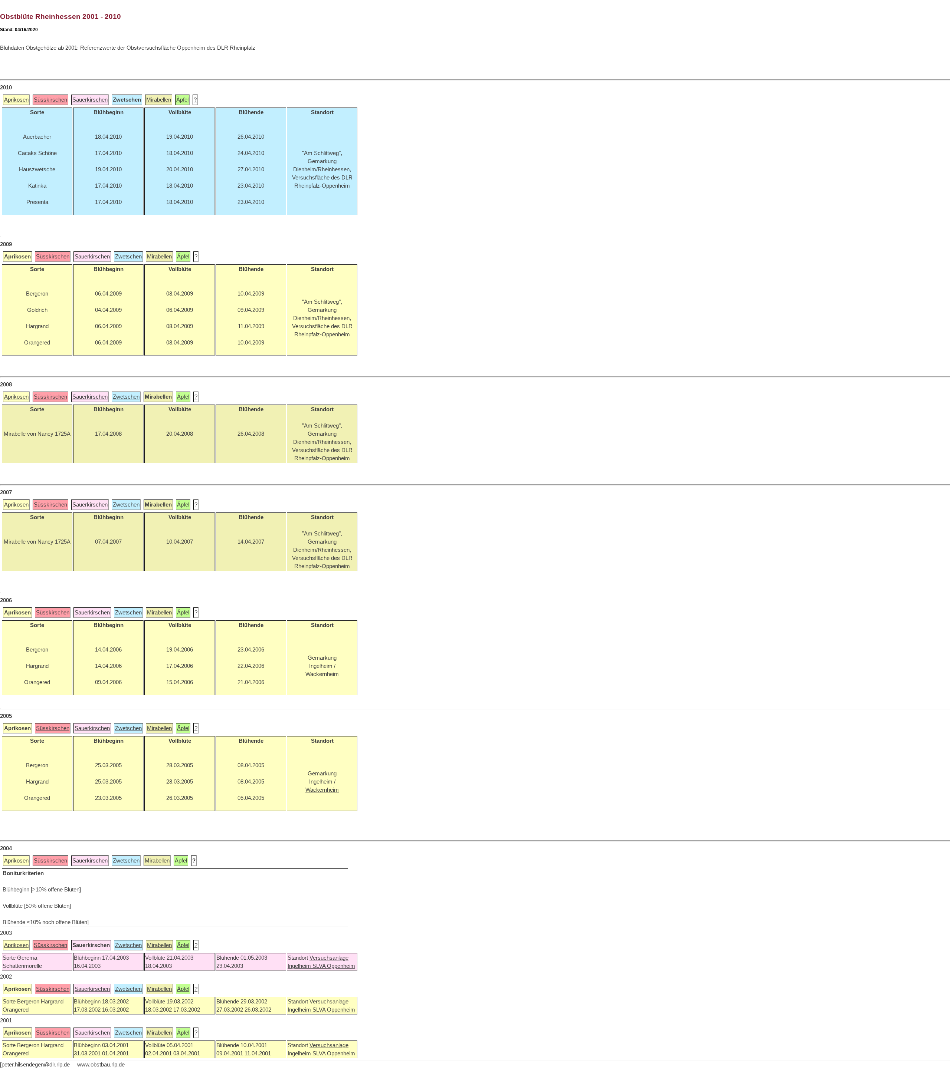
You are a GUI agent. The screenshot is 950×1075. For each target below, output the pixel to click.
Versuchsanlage (328, 958)
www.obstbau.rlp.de (101, 1065)
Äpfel (182, 100)
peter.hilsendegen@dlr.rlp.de (35, 1065)
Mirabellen (158, 100)
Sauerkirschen (90, 100)
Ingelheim (300, 966)
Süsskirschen (50, 100)
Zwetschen (128, 257)
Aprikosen (16, 100)
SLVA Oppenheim (333, 966)
